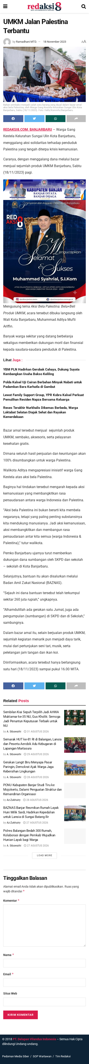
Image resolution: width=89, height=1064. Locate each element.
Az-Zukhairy (14, 799)
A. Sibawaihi (14, 731)
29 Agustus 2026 (37, 754)
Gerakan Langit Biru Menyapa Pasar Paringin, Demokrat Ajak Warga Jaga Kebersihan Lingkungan (28, 766)
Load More (44, 855)
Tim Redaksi (63, 1056)
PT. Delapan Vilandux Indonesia (34, 1039)
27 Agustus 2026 (37, 822)
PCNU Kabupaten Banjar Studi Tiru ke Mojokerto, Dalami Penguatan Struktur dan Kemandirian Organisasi (32, 789)
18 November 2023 (54, 41)
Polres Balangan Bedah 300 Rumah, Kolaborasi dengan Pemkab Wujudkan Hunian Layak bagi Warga (29, 835)
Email (8, 974)
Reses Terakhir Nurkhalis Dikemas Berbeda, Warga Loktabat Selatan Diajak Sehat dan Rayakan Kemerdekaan (40, 412)
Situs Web (10, 993)
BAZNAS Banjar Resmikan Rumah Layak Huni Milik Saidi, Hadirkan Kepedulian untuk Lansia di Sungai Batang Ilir (31, 812)
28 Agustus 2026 (37, 777)
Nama (8, 955)
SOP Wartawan (42, 1056)
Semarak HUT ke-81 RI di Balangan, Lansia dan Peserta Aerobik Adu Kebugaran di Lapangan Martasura (32, 743)
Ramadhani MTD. (26, 41)
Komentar (11, 900)
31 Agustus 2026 (37, 731)
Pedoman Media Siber (15, 1056)
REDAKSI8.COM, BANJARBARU (27, 129)
